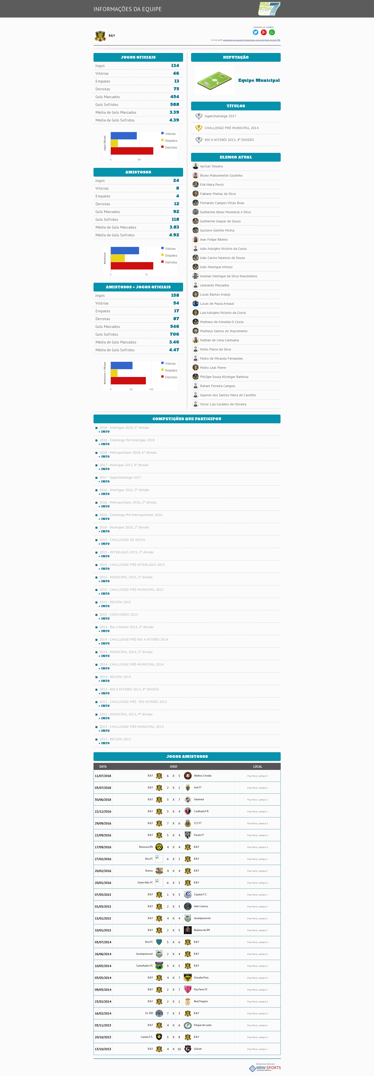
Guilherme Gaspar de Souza (220, 221)
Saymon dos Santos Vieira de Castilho (228, 395)
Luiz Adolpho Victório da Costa (223, 312)
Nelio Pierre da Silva (215, 349)
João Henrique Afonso (216, 267)
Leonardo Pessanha (214, 285)
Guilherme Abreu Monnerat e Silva (225, 212)
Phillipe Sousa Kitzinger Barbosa (224, 376)
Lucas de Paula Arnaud (217, 303)
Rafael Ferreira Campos (217, 386)
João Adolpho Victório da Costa (223, 248)
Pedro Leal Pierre (213, 367)
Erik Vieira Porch (212, 184)
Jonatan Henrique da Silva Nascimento (228, 276)
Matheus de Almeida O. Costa (221, 322)
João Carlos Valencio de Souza (222, 257)
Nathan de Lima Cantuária (219, 340)
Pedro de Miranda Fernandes (221, 358)
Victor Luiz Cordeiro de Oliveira (223, 404)
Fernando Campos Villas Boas (222, 203)
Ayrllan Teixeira (211, 166)
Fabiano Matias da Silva (218, 193)
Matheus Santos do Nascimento (224, 331)
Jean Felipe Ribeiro (214, 239)
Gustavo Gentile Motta (217, 230)
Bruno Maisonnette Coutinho (221, 175)
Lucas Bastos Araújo (215, 294)
